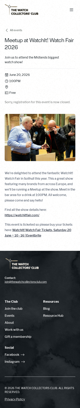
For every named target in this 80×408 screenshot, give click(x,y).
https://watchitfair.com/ (22, 215)
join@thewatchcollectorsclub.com (26, 281)
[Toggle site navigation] (71, 10)
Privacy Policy (15, 399)
